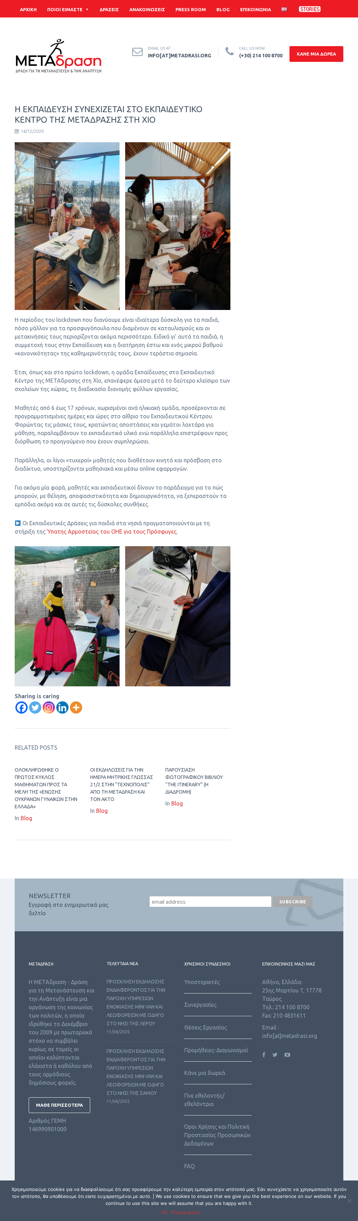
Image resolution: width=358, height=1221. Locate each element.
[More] (76, 707)
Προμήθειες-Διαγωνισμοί (216, 1050)
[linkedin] (317, 27)
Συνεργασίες (200, 1005)
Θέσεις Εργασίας (205, 1027)
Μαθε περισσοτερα (59, 1105)
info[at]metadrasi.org (179, 55)
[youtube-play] (327, 27)
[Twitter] (35, 707)
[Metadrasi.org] (58, 57)
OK (164, 1212)
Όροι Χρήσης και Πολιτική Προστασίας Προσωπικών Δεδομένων (217, 1135)
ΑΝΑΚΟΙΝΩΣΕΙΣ (147, 9)
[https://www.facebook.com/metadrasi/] (263, 1055)
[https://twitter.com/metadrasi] (275, 1055)
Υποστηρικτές (202, 982)
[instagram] (338, 27)
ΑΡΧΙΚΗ (28, 9)
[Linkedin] (62, 707)
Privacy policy (185, 1212)
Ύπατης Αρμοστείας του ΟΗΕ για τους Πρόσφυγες (112, 531)
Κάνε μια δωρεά (204, 1073)
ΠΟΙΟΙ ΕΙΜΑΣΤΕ (65, 9)
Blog (26, 818)
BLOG (223, 9)
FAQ (189, 1166)
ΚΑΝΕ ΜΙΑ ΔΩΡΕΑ (316, 53)
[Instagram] (49, 707)
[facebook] (296, 27)
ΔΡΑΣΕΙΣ (109, 9)
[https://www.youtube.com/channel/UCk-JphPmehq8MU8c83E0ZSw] (287, 1055)
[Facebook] (21, 707)
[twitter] (306, 27)
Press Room (191, 9)
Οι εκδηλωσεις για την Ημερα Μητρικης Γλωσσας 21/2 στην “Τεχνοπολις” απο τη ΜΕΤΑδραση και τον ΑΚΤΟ (121, 784)
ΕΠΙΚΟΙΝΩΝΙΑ (255, 9)
